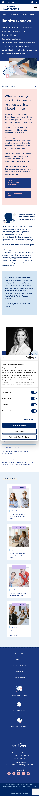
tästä (16, 174)
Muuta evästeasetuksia (29, 786)
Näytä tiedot (28, 419)
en (9, 2)
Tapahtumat (10, 478)
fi (5, 2)
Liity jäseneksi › (19, 710)
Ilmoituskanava (29, 14)
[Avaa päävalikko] (35, 7)
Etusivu (5, 14)
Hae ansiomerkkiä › (19, 726)
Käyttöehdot (18, 786)
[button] (34, 2)
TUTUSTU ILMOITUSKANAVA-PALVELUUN (15, 183)
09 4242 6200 (21, 762)
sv (13, 2)
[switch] (34, 398)
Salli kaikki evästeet (19, 425)
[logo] (11, 8)
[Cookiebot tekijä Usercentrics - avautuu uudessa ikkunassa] (28, 357)
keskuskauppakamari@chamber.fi (21, 765)
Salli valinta (20, 431)
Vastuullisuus (15, 14)
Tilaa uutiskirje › (19, 695)
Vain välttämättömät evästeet (20, 437)
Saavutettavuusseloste (12, 784)
